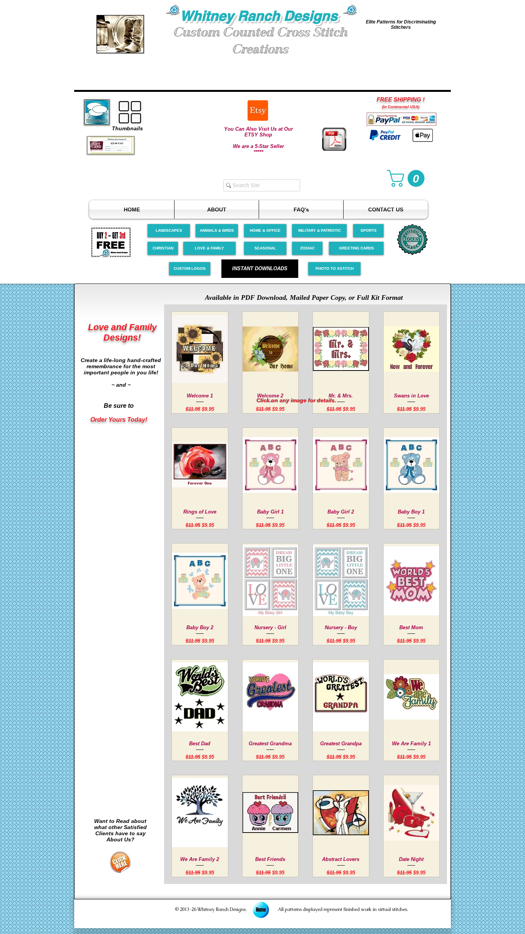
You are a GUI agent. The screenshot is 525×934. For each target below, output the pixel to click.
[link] (408, 178)
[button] (120, 34)
